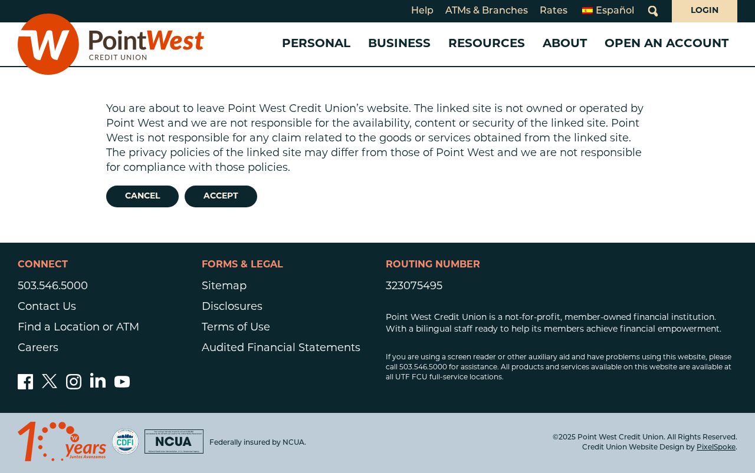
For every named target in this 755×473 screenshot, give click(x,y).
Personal (316, 44)
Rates (553, 11)
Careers (38, 348)
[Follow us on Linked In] (98, 385)
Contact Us (47, 307)
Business (399, 44)
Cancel (142, 196)
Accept (220, 196)
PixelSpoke (716, 447)
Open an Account (666, 44)
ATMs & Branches (486, 11)
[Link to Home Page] (111, 44)
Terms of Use (236, 328)
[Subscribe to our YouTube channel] (122, 387)
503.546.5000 (53, 287)
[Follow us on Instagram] (73, 387)
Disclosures (232, 307)
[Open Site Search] (653, 11)
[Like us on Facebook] (25, 387)
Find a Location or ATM (78, 328)
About (565, 44)
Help (422, 11)
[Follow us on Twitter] (49, 387)
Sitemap (224, 287)
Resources (486, 44)
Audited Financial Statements (281, 348)
